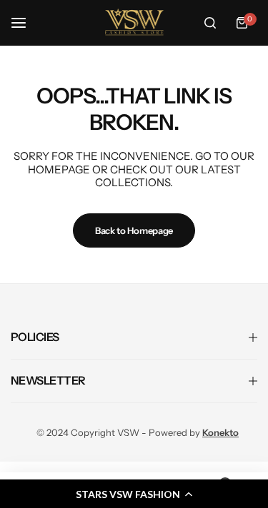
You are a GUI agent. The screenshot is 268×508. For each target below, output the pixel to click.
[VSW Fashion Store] (134, 23)
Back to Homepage (134, 230)
